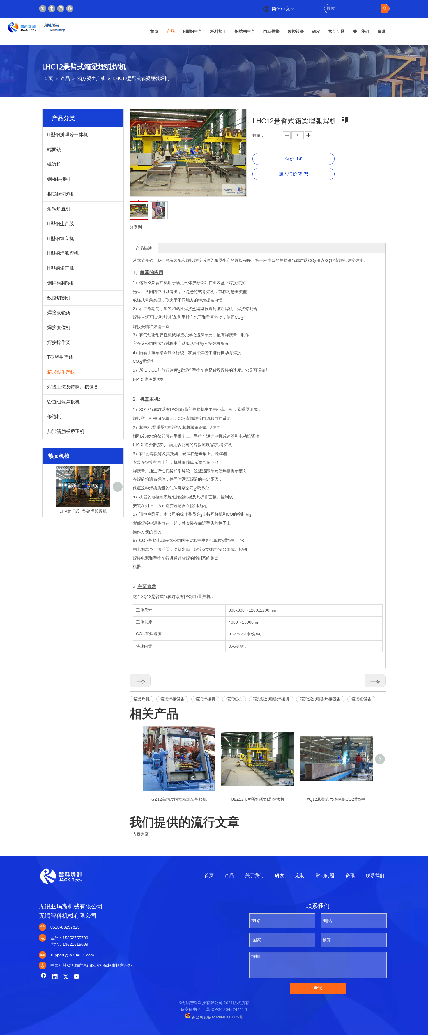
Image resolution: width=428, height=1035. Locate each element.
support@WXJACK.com (72, 955)
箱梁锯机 (234, 699)
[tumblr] (51, 8)
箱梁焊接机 (205, 699)
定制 (300, 875)
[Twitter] (42, 8)
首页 (209, 875)
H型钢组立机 (60, 238)
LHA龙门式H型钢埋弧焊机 (83, 511)
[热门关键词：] (385, 8)
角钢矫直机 (58, 208)
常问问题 (325, 875)
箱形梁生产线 (61, 372)
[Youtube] (77, 977)
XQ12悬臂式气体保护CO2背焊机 (336, 799)
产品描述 (144, 248)
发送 (318, 988)
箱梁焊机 (141, 699)
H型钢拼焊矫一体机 (67, 134)
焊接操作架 (58, 342)
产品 (229, 875)
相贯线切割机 (61, 193)
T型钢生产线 (60, 357)
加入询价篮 (290, 173)
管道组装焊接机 (63, 401)
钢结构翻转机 (61, 283)
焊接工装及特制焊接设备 (72, 386)
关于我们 (254, 875)
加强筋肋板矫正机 (65, 431)
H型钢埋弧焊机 (63, 253)
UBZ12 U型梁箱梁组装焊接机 (257, 799)
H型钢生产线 (60, 223)
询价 (289, 158)
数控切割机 (58, 297)
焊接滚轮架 (58, 312)
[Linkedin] (60, 8)
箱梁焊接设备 (172, 699)
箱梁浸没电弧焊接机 (271, 699)
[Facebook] (69, 8)
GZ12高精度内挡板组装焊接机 (179, 799)
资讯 (350, 875)
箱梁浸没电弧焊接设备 (320, 699)
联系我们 (375, 875)
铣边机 (54, 164)
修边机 (54, 416)
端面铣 (54, 149)
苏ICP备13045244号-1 (226, 1009)
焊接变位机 (58, 327)
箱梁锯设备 (361, 699)
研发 (279, 875)
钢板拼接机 (58, 179)
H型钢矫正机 (60, 268)
